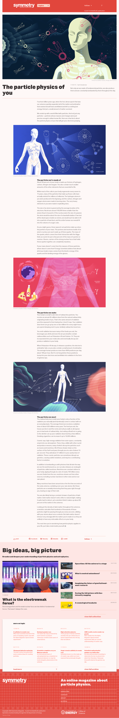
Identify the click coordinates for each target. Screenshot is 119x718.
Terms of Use (6, 715)
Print (17, 539)
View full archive (91, 669)
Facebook (34, 539)
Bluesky (45, 539)
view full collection (92, 616)
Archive (64, 701)
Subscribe (65, 691)
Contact (64, 694)
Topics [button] (41, 5)
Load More (17, 669)
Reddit (65, 539)
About (63, 698)
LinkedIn (55, 539)
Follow (87, 5)
